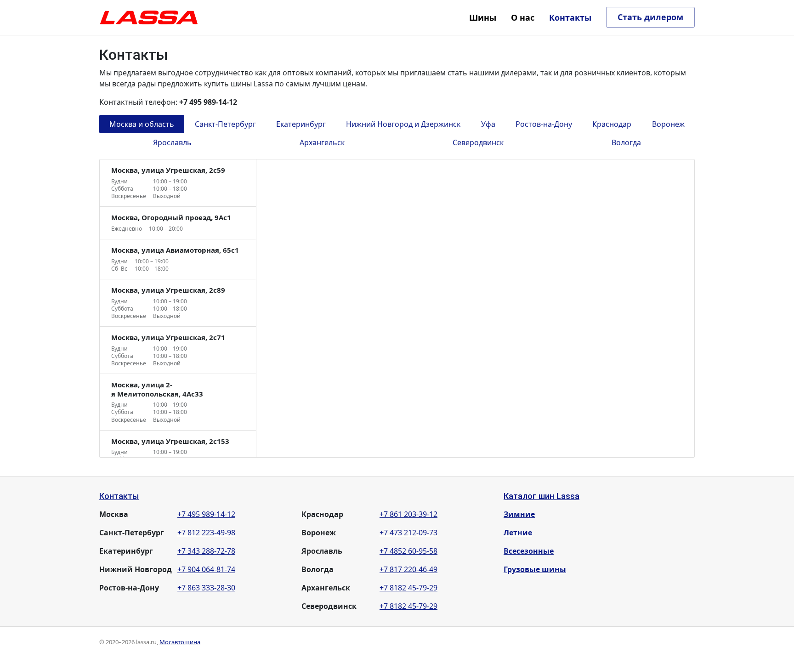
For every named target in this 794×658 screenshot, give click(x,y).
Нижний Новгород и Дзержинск (403, 124)
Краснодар (611, 124)
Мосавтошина (179, 642)
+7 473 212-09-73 (408, 533)
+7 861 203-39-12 (408, 514)
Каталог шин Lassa (541, 496)
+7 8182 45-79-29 (408, 588)
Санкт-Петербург (225, 124)
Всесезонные (529, 551)
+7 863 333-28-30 (206, 588)
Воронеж (668, 124)
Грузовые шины (535, 569)
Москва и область (141, 124)
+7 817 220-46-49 (408, 569)
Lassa (149, 17)
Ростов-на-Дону (544, 124)
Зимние (519, 514)
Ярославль (172, 142)
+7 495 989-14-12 (206, 514)
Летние (518, 533)
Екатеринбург (301, 124)
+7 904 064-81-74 (206, 569)
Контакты (119, 496)
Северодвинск (478, 142)
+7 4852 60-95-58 (408, 551)
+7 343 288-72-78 (206, 551)
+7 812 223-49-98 (206, 533)
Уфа (488, 124)
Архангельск (322, 142)
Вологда (626, 142)
